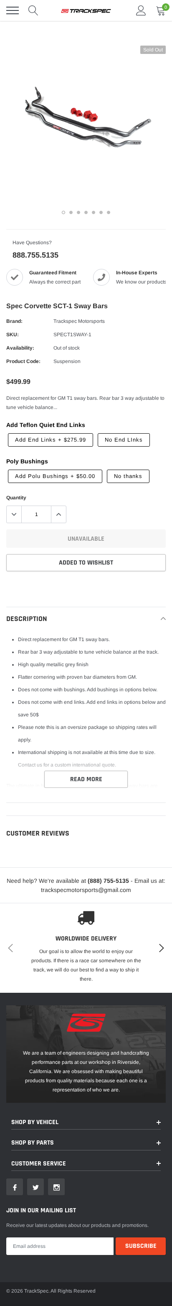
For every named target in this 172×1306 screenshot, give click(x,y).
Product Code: (23, 361)
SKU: (12, 334)
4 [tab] (86, 212)
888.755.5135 (35, 255)
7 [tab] (108, 212)
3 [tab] (78, 212)
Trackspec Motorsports (79, 321)
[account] (141, 10)
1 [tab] (63, 212)
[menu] (12, 10)
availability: (20, 348)
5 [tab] (93, 212)
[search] (33, 10)
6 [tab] (101, 212)
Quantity (16, 498)
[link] (14, 1186)
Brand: (14, 321)
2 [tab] (71, 212)
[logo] (86, 10)
